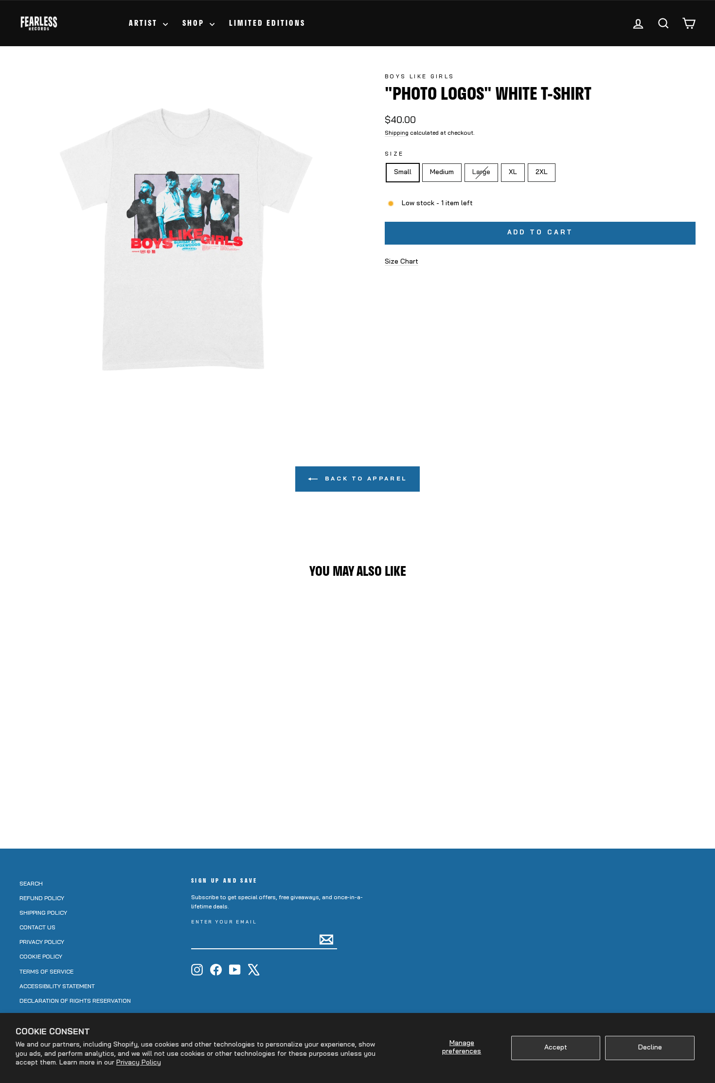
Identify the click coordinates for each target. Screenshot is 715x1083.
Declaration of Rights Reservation (75, 1001)
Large (485, 172)
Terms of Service (46, 972)
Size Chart (401, 262)
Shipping (397, 133)
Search (31, 884)
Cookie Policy (40, 957)
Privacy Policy (138, 1062)
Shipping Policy (43, 913)
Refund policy (41, 899)
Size (394, 154)
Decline (650, 1047)
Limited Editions (267, 23)
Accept (555, 1047)
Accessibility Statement (57, 987)
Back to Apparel (364, 479)
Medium (442, 172)
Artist (145, 23)
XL (513, 172)
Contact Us (37, 928)
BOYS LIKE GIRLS (419, 77)
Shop (194, 23)
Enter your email (224, 922)
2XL (542, 172)
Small (402, 172)
